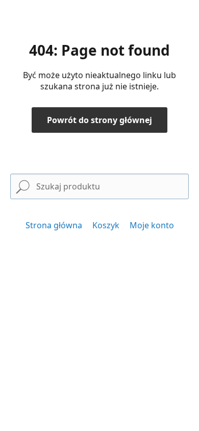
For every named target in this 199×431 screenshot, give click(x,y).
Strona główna (54, 225)
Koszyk (105, 225)
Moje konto (152, 225)
